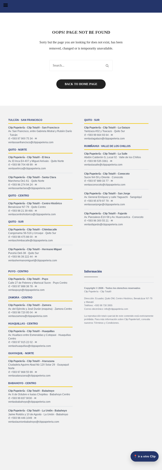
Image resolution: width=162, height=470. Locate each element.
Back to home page (81, 84)
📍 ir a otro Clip (145, 456)
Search (107, 65)
